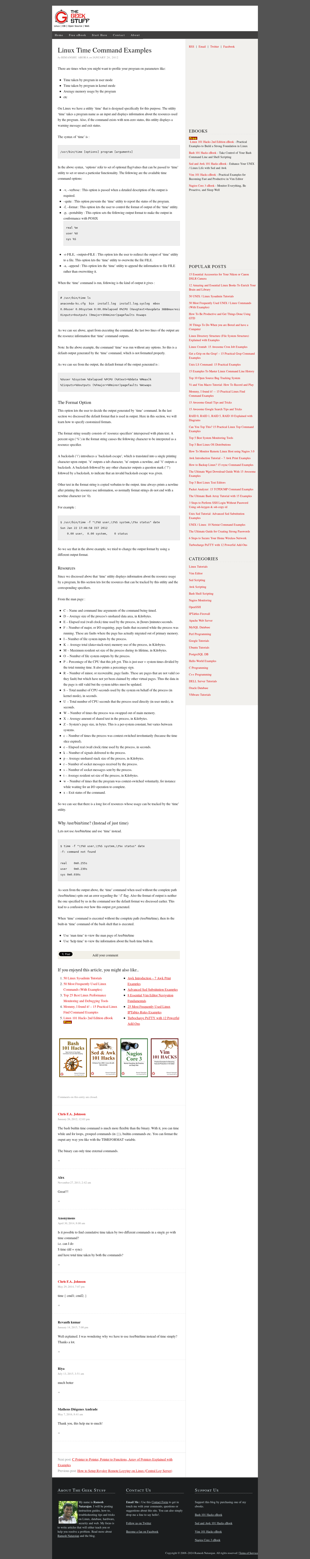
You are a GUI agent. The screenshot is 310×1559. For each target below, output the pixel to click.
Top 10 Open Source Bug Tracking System (214, 378)
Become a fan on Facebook (142, 1532)
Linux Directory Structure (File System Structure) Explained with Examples (219, 338)
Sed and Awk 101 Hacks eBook (207, 164)
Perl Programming (200, 634)
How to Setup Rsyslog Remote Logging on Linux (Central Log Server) (124, 1470)
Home (59, 35)
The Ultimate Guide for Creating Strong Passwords (219, 531)
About (135, 35)
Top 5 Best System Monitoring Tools (211, 438)
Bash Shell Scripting (201, 593)
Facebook (229, 46)
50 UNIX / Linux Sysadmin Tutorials (211, 296)
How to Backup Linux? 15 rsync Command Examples (221, 465)
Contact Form (160, 1502)
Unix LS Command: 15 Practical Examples (215, 364)
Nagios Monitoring (200, 600)
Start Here (99, 35)
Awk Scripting (197, 587)
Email (202, 46)
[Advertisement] (175, 18)
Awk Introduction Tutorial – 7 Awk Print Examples (220, 458)
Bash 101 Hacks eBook (202, 153)
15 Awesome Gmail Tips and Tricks (210, 402)
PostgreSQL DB (198, 654)
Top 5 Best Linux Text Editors (207, 482)
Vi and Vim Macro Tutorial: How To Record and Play (221, 385)
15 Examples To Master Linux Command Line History (221, 371)
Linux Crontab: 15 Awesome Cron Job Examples (218, 347)
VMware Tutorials (200, 695)
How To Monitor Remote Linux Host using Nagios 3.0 (221, 451)
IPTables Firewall (199, 614)
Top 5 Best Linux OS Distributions (210, 444)
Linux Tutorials (198, 566)
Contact (119, 35)
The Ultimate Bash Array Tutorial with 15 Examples (220, 496)
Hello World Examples (202, 661)
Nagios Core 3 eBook (201, 186)
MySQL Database (199, 627)
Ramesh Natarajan (68, 1536)
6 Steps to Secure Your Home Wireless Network (218, 538)
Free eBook (77, 35)
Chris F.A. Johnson (72, 1113)
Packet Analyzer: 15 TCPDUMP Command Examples (221, 489)
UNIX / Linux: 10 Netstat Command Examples (217, 525)
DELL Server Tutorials (203, 681)
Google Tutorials (199, 641)
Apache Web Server (201, 620)
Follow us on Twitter (138, 1523)
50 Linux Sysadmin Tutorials (82, 978)
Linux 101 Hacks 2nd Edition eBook (88, 1018)
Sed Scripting (197, 580)
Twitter (214, 46)
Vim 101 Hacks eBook (202, 175)
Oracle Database (198, 688)
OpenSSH (195, 607)
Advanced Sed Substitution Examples (153, 989)
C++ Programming (200, 674)
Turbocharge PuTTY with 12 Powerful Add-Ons (218, 545)
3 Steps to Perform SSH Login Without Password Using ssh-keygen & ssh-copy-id (218, 505)
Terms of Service (248, 1553)
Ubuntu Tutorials (199, 647)
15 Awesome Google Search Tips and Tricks (215, 409)
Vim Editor (196, 573)
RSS (191, 46)
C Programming (198, 668)
